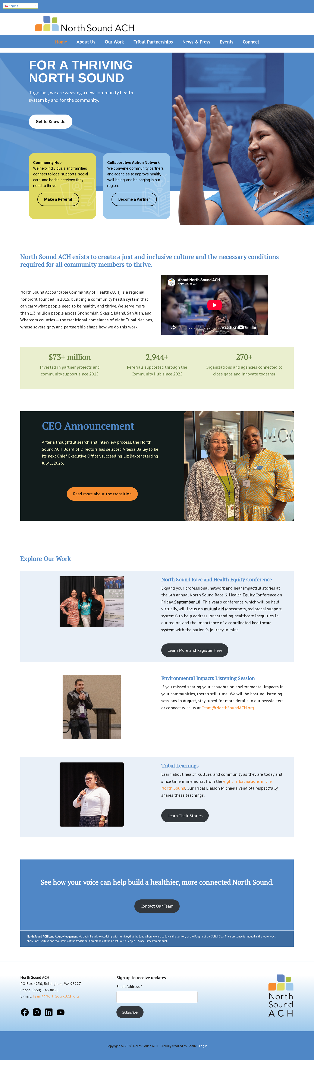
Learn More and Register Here (194, 650)
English (13, 5)
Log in (203, 1046)
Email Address (129, 986)
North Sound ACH (84, 22)
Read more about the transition (102, 494)
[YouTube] (60, 1013)
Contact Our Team (157, 906)
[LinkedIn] (48, 1013)
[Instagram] (36, 1013)
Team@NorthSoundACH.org (228, 708)
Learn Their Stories (185, 815)
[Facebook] (24, 1013)
